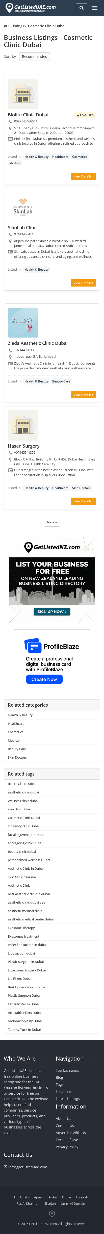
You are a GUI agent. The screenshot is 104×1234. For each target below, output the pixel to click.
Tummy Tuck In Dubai (24, 1029)
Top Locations (67, 1070)
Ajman (39, 1197)
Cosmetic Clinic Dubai (24, 817)
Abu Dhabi (21, 1197)
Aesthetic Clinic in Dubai (25, 868)
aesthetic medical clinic (25, 911)
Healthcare (60, 157)
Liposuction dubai (21, 953)
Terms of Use (67, 1139)
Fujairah (82, 1197)
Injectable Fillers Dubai (24, 1012)
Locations (64, 1091)
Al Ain (53, 1197)
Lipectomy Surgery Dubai (27, 970)
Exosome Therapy (21, 928)
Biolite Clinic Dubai (21, 783)
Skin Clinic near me (22, 877)
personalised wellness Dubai (29, 860)
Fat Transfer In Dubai (23, 1004)
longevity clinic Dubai (23, 826)
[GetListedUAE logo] (30, 8)
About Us (63, 1118)
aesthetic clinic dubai (23, 792)
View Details (83, 176)
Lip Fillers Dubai (19, 978)
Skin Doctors (81, 488)
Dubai (66, 1197)
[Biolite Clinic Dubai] (23, 94)
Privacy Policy (67, 1146)
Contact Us (65, 1125)
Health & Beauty (36, 157)
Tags (60, 1084)
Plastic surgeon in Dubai (26, 961)
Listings (17, 25)
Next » (52, 522)
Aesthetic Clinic (19, 885)
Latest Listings (68, 1098)
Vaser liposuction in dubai (27, 944)
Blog (59, 1077)
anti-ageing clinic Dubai (25, 843)
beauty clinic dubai (22, 851)
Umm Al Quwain (73, 1203)
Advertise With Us (71, 1132)
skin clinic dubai (19, 809)
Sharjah (50, 1203)
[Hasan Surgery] (23, 425)
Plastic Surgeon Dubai (24, 995)
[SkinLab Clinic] (23, 207)
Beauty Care (61, 381)
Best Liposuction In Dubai (27, 987)
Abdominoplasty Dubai (25, 1021)
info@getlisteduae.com (27, 1167)
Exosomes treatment (23, 936)
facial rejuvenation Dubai (26, 834)
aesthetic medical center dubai (31, 919)
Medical (14, 163)
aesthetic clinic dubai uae (26, 902)
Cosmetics (79, 157)
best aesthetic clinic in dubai (29, 894)
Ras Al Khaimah (27, 1203)
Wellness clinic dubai (23, 801)
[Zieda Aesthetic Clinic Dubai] (23, 323)
